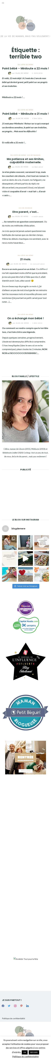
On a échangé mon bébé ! (25, 318)
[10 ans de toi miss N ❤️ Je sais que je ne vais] (25, 558)
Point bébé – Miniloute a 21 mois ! (25, 114)
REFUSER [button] (34, 1052)
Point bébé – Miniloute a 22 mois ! (25, 68)
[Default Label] (21, 1005)
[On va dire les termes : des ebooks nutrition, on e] (41, 542)
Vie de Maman (34, 155)
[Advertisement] (22, 490)
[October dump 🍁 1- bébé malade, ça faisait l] (9, 542)
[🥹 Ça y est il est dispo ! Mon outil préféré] (9, 558)
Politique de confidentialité (13, 1018)
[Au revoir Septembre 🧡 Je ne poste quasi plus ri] (25, 542)
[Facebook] (3, 1005)
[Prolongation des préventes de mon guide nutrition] (41, 574)
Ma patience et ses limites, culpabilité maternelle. (25, 160)
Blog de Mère (20, 73)
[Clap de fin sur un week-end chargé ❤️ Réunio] (9, 574)
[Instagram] (15, 1005)
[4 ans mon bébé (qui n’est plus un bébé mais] (41, 558)
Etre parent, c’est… (26, 212)
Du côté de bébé (25, 64)
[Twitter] (9, 1005)
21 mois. (25, 259)
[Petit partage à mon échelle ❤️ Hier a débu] (25, 574)
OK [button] (24, 1052)
